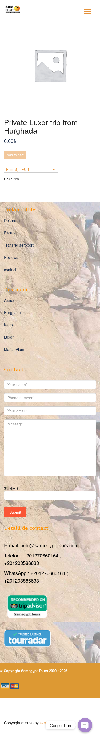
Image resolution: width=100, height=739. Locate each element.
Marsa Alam (14, 349)
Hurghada (12, 312)
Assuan (10, 300)
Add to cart (15, 154)
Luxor (9, 337)
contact (10, 269)
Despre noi (13, 220)
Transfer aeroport (19, 245)
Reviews (11, 257)
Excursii (10, 232)
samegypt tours (53, 722)
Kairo (8, 324)
